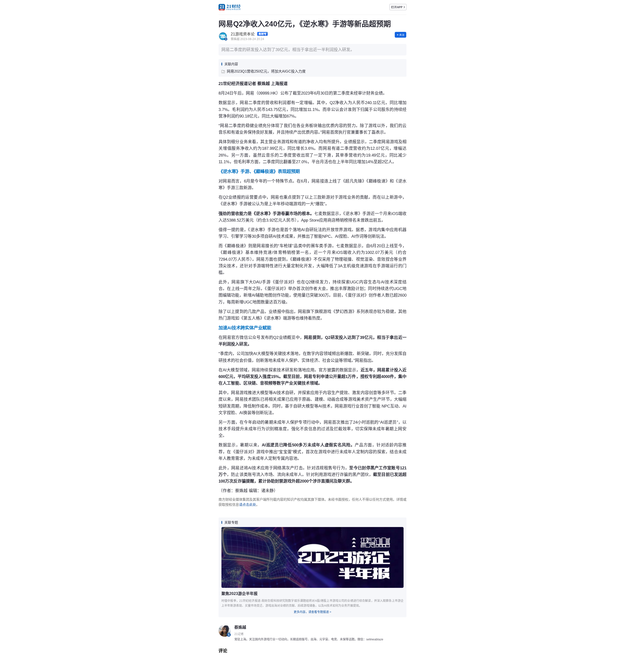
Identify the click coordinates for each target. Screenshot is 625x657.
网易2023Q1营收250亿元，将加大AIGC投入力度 (266, 71)
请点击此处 (247, 504)
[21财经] (229, 7)
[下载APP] (397, 7)
